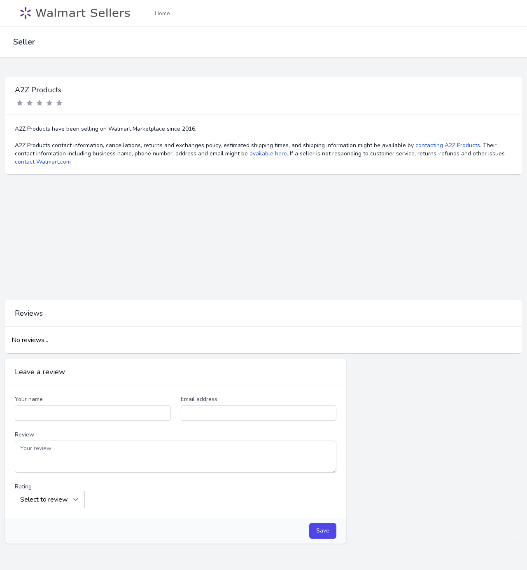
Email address (199, 399)
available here (268, 153)
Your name (29, 399)
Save (322, 531)
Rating (23, 486)
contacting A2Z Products (447, 145)
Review (24, 435)
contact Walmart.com (43, 162)
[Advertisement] (263, 237)
